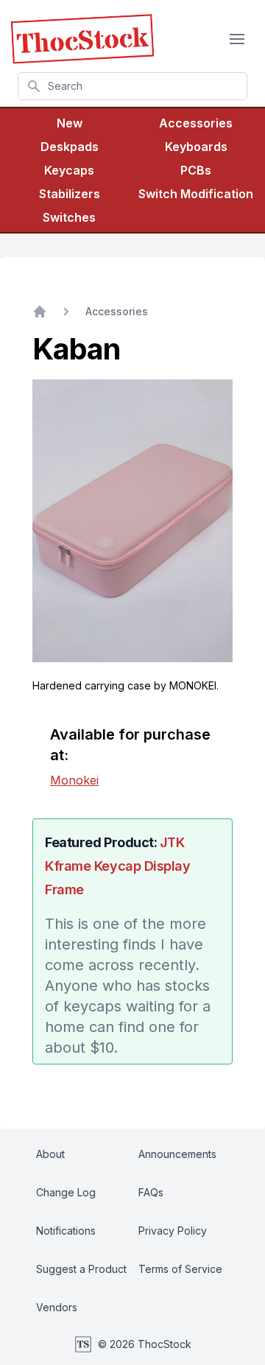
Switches (69, 217)
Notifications (66, 1230)
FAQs (150, 1192)
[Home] (39, 311)
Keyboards (196, 146)
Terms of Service (180, 1269)
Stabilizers (69, 193)
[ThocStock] (82, 39)
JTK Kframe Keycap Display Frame (118, 866)
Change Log (66, 1192)
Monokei (74, 780)
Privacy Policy (172, 1230)
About (50, 1154)
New (69, 123)
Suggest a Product (81, 1269)
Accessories (196, 123)
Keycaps (69, 170)
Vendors (56, 1307)
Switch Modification (195, 193)
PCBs (195, 170)
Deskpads (69, 146)
